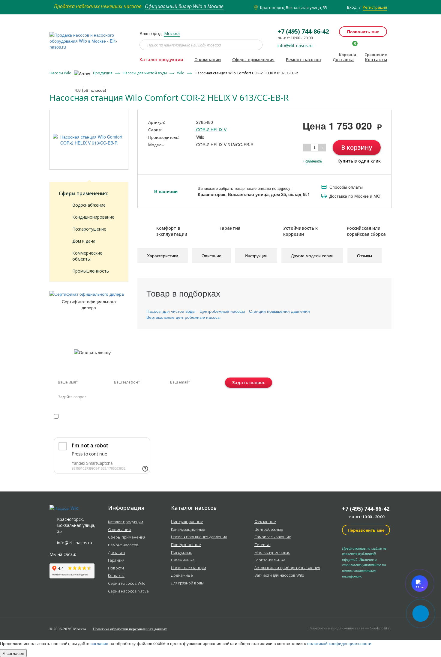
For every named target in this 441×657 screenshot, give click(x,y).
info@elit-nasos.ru (295, 45)
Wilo (181, 73)
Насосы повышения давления (199, 537)
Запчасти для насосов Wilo (279, 575)
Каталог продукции (161, 59)
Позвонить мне (363, 31)
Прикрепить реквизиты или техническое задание (107, 430)
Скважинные (183, 560)
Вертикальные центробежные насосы (183, 317)
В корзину (356, 147)
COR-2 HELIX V (211, 130)
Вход (351, 7)
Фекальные (265, 521)
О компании (207, 59)
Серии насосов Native (128, 591)
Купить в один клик (359, 161)
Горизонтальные (270, 560)
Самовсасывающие (272, 537)
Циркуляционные (187, 521)
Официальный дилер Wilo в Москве (184, 6)
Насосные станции (188, 568)
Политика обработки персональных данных (130, 629)
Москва (172, 33)
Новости (116, 568)
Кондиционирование (93, 217)
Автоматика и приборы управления (287, 568)
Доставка (343, 59)
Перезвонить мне (366, 530)
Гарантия (116, 560)
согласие (79, 415)
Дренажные (182, 575)
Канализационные (188, 529)
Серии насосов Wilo (127, 583)
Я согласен (13, 653)
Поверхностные (186, 544)
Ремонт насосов (303, 59)
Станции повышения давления (279, 311)
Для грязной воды (187, 583)
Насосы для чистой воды (145, 73)
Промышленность (90, 271)
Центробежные (268, 529)
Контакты (376, 59)
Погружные (181, 552)
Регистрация (375, 7)
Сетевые (262, 544)
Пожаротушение (89, 229)
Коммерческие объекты (87, 256)
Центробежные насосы (222, 311)
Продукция (103, 73)
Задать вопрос (248, 382)
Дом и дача (83, 241)
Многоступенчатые (272, 552)
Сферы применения (253, 59)
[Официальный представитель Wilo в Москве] (90, 37)
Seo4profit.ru (381, 628)
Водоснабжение (89, 205)
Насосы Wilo (61, 73)
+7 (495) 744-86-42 (365, 508)
